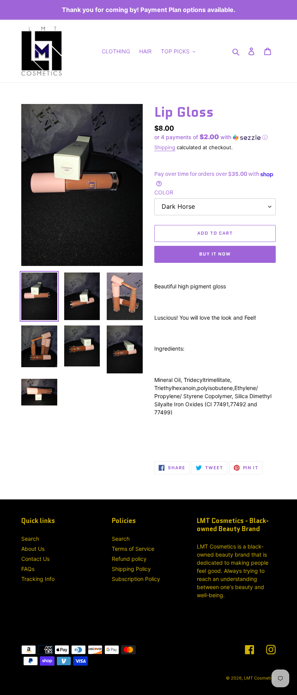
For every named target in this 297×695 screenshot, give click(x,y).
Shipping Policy (131, 569)
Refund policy (129, 558)
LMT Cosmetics (260, 678)
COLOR (163, 192)
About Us (32, 548)
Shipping (164, 147)
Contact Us (35, 558)
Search (30, 538)
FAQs (27, 569)
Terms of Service (133, 548)
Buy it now (215, 253)
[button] (211, 137)
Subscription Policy (136, 579)
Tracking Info (38, 579)
